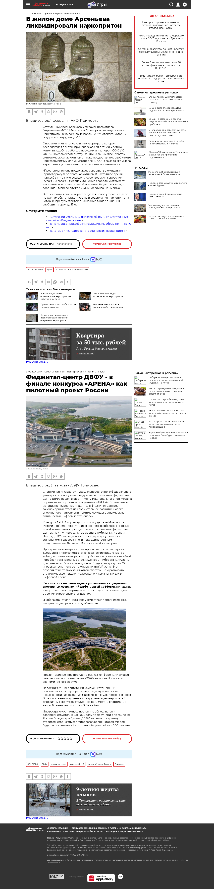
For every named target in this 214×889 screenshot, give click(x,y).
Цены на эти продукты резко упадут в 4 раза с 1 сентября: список (167, 217)
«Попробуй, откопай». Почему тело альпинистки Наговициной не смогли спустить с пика (167, 133)
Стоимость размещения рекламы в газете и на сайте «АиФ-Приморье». (109, 828)
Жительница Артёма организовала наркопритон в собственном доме (55, 296)
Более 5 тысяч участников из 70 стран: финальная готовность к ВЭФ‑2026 (161, 65)
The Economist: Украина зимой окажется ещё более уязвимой (164, 173)
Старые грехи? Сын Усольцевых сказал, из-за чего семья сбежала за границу (167, 99)
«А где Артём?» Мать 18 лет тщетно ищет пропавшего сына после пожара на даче (167, 424)
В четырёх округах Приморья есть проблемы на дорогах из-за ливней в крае (161, 78)
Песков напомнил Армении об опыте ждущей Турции (167, 184)
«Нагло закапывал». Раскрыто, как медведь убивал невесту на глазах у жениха (167, 413)
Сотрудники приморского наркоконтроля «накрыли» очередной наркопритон (54, 318)
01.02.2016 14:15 (33, 13)
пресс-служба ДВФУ (37, 468)
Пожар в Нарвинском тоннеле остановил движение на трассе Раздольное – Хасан (161, 25)
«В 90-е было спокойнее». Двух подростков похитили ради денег (166, 109)
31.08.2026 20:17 (34, 371)
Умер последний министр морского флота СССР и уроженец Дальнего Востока (161, 38)
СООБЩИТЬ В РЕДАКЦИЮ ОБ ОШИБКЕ (124, 831)
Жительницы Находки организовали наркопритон (108, 295)
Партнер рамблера (76, 877)
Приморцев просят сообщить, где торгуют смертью (58, 305)
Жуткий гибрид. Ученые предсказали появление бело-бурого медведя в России (168, 435)
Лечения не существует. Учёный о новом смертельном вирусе (166, 142)
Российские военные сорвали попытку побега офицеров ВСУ (164, 206)
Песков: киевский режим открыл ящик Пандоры (165, 195)
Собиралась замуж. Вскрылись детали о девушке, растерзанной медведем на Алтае (166, 380)
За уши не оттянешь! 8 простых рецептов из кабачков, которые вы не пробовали (168, 122)
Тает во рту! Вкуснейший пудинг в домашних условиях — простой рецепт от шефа (166, 391)
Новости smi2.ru (37, 361)
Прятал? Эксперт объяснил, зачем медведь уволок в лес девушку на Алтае (166, 402)
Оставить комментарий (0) (107, 244)
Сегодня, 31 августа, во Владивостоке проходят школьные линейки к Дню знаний (161, 52)
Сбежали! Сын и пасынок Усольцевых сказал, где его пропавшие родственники (168, 155)
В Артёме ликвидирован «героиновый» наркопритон (87, 230)
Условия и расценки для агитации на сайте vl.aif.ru (74, 831)
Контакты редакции (57, 828)
